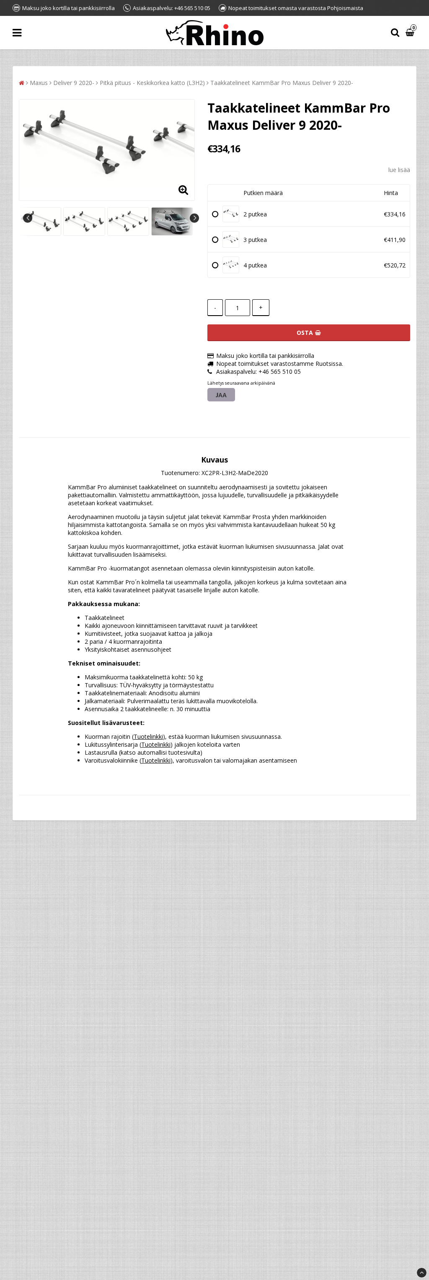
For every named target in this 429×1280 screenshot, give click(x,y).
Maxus (39, 83)
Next (194, 218)
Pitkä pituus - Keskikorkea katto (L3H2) (152, 83)
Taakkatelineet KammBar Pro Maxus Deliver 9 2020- (281, 83)
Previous (27, 218)
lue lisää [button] (399, 170)
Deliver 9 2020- (73, 83)
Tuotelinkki (148, 736)
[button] (411, 32)
